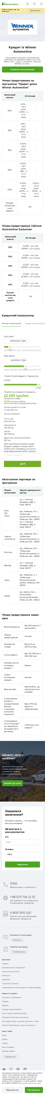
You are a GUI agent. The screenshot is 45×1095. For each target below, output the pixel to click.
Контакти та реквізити (12, 998)
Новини (5, 964)
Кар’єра (5, 1005)
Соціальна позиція (10, 984)
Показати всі (10, 1057)
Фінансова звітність (11, 972)
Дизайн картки (8, 1051)
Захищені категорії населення (15, 1017)
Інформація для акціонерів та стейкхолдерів (21, 988)
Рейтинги (6, 976)
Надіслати (22, 864)
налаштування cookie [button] (31, 1083)
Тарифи (5, 1002)
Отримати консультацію (22, 69)
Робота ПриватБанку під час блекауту (19, 1025)
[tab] (11, 324)
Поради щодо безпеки (12, 1009)
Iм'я (7, 837)
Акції (4, 1035)
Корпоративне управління (13, 968)
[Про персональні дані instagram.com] (11, 1069)
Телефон (9, 849)
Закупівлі (6, 980)
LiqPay (5, 1043)
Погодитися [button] (34, 1090)
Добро (5, 1039)
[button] (41, 4)
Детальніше (35, 11)
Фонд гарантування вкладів (14, 1013)
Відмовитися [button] (12, 1090)
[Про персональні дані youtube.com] (4, 1069)
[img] (10, 4)
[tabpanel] (22, 398)
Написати (17, 940)
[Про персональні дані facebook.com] (18, 1069)
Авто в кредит (8, 1047)
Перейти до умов (12, 783)
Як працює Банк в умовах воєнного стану (20, 1021)
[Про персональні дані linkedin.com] (25, 1069)
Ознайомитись (19, 952)
